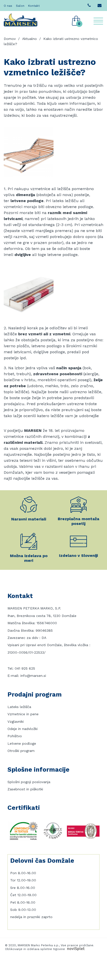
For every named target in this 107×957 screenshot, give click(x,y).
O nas (8, 5)
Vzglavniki (15, 721)
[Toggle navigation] (98, 21)
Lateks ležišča (19, 707)
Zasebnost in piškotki (25, 789)
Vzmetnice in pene (23, 714)
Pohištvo (14, 736)
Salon (20, 5)
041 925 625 (25, 668)
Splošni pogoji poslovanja (28, 782)
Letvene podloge (21, 743)
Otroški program (21, 751)
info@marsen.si (33, 676)
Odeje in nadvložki (22, 729)
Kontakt (34, 5)
